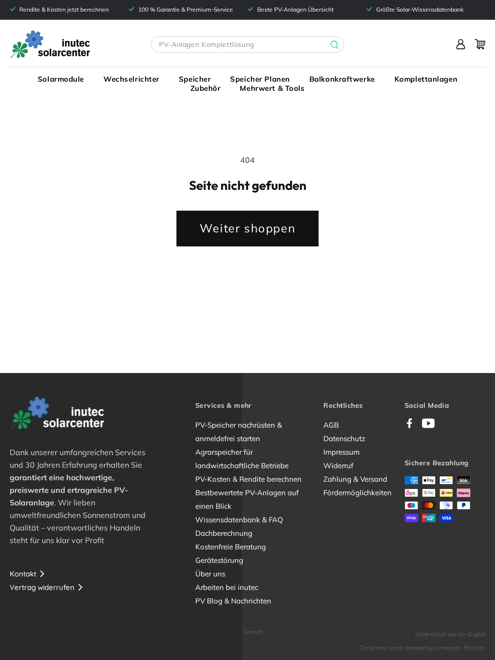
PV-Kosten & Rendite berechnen (248, 479)
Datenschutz (344, 438)
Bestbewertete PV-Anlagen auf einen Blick (247, 499)
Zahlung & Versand (355, 479)
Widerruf (338, 465)
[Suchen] (327, 45)
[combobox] (247, 44)
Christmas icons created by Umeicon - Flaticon (422, 647)
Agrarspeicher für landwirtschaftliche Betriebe (242, 458)
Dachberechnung (223, 533)
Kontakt (23, 573)
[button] (61, 79)
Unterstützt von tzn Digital (450, 634)
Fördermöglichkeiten (357, 492)
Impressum (341, 452)
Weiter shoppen (247, 228)
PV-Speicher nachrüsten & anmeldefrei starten (238, 431)
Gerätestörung (219, 560)
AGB (331, 425)
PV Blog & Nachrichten (233, 600)
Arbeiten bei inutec (226, 587)
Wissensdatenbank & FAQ (239, 519)
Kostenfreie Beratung (230, 546)
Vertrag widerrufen (42, 587)
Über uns (210, 573)
